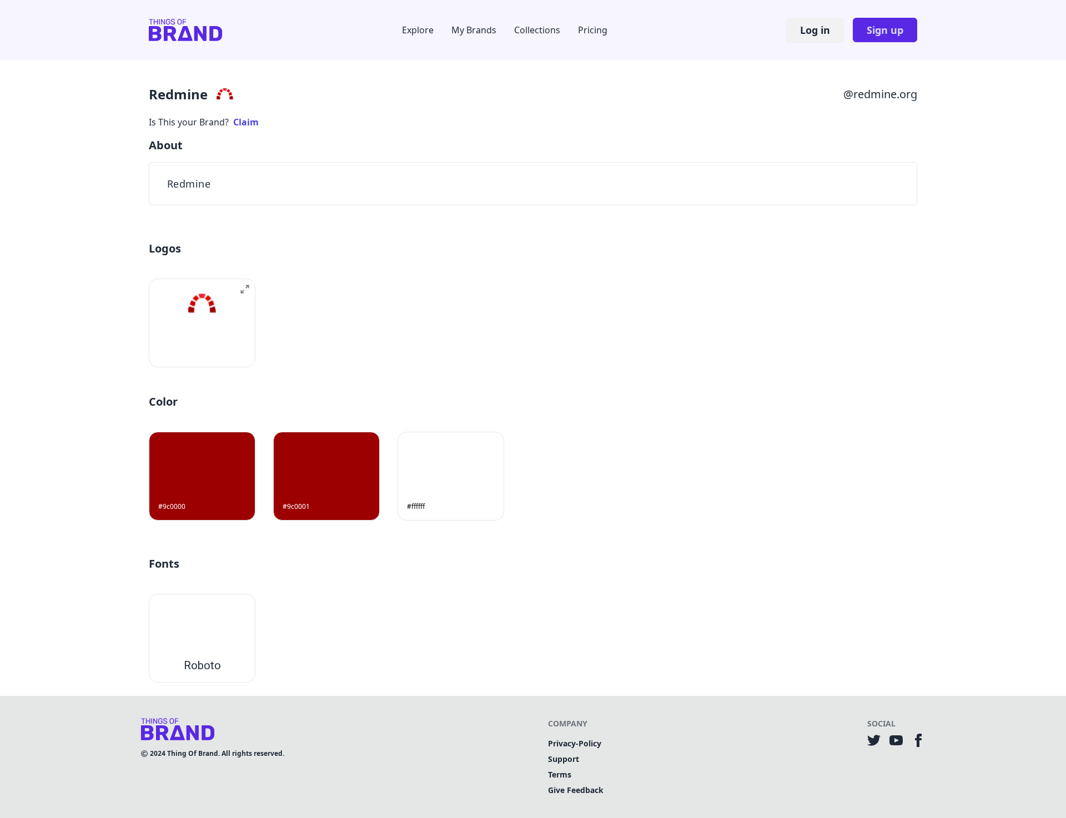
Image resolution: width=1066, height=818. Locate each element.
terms (559, 774)
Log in (815, 30)
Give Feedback (576, 790)
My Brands (473, 30)
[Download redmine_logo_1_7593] (189, 348)
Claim (246, 122)
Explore (418, 30)
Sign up (885, 30)
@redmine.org (880, 94)
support (563, 759)
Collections (537, 30)
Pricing (592, 30)
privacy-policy (574, 743)
